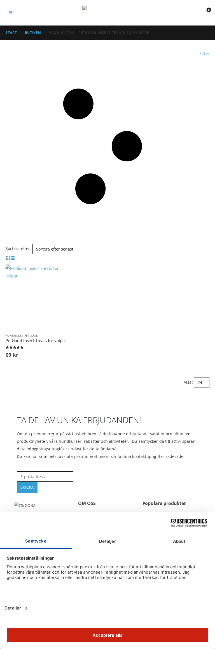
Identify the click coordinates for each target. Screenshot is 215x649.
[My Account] (192, 13)
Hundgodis (14, 335)
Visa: (188, 382)
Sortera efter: (18, 248)
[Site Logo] (107, 13)
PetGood (31, 335)
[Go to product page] (38, 297)
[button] (11, 12)
